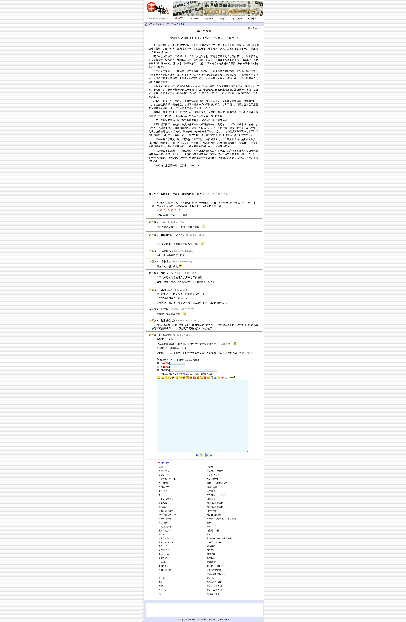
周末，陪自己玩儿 (167, 542)
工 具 (162, 578)
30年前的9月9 (213, 562)
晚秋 (209, 523)
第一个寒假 (212, 511)
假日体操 (163, 546)
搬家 (161, 586)
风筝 (161, 467)
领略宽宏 (211, 546)
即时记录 (211, 554)
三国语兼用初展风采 (216, 574)
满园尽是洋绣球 (166, 511)
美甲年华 (211, 558)
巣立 (209, 527)
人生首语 (211, 491)
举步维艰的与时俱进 (216, 495)
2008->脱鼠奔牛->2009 (169, 515)
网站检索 (237, 18)
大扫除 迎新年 (165, 519)
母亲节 (210, 467)
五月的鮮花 (164, 483)
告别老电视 (164, 487)
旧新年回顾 (212, 487)
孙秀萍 (200, 194)
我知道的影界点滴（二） (218, 503)
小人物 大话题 (213, 475)
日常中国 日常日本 (167, 479)
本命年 (162, 582)
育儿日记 (211, 578)
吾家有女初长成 (214, 582)
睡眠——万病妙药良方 (217, 483)
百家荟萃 (223, 18)
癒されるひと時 (214, 515)
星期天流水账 (165, 570)
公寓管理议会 (165, 550)
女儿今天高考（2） (215, 586)
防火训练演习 (165, 527)
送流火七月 (164, 475)
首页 (150, 24)
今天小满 (163, 590)
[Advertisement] (204, 181)
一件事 (162, 534)
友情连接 (252, 18)
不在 (161, 495)
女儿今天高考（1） (215, 590)
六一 (161, 574)
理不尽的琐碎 (165, 530)
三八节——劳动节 (215, 471)
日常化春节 (164, 538)
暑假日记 (163, 558)
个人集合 (194, 18)
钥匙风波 (163, 503)
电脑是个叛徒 (213, 530)
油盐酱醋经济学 (214, 570)
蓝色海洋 (171, 320)
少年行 (169, 273)
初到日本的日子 (214, 479)
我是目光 (166, 251)
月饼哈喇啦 (164, 554)
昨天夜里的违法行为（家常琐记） (222, 519)
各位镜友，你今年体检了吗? (219, 538)
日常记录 (163, 523)
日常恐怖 (211, 550)
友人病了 (163, 507)
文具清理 (163, 491)
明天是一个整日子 (215, 566)
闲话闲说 (163, 562)
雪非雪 (170, 24)
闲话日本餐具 (213, 594)
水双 (163, 290)
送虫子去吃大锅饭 (215, 542)
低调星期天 (164, 566)
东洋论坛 (208, 18)
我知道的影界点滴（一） (218, 507)
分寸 (209, 534)
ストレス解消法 (166, 499)
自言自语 (211, 499)
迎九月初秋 (164, 471)
